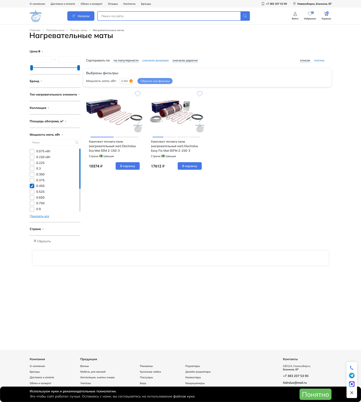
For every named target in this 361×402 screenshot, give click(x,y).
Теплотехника (55, 30)
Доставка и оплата (63, 3)
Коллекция (38, 108)
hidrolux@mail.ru (295, 382)
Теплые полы (78, 30)
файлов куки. (184, 396)
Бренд (34, 81)
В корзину (127, 166)
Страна (35, 229)
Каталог (84, 16)
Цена (35, 51)
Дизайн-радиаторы (198, 371)
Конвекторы (193, 377)
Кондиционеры (195, 383)
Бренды (146, 3)
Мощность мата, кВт (45, 134)
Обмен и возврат (91, 3)
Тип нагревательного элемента (53, 94)
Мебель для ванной (92, 371)
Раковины (146, 366)
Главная (35, 30)
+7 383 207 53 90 (296, 376)
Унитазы (85, 383)
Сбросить (44, 241)
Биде (143, 383)
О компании (37, 3)
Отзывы (113, 3)
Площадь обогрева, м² (46, 121)
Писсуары (146, 377)
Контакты (129, 3)
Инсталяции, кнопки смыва (97, 377)
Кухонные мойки (150, 371)
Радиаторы (192, 366)
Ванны (84, 366)
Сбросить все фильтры (155, 81)
